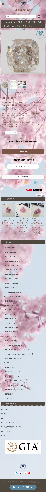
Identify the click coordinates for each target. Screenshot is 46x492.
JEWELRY (7, 363)
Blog (5, 413)
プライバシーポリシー (11, 422)
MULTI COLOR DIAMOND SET (13, 345)
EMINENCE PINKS (11, 381)
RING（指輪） (9, 367)
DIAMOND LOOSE (9, 248)
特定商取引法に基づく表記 (13, 427)
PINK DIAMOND (10, 252)
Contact (7, 431)
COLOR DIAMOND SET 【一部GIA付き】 (18, 350)
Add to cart (23, 152)
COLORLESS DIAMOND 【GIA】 (14, 358)
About (6, 409)
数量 (3, 133)
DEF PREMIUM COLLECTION (15, 389)
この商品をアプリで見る (23, 166)
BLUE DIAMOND (10, 310)
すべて (7, 182)
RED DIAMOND (10, 257)
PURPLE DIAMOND (11, 261)
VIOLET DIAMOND (11, 341)
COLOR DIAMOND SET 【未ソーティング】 (19, 354)
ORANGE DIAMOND (11, 274)
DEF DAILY (9, 394)
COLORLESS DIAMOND (13, 292)
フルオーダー (9, 398)
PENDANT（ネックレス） (13, 372)
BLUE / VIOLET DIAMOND (13, 265)
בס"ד (5, 436)
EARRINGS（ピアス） (12, 376)
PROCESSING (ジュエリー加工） (14, 385)
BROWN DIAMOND (11, 283)
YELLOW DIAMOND (11, 323)
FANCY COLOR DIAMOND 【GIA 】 (15, 296)
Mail (5, 418)
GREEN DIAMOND (11, 270)
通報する (39, 195)
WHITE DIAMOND (11, 288)
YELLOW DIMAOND (11, 279)
